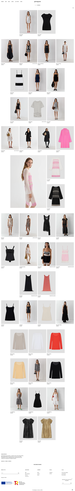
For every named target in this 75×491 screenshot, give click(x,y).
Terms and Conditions (65, 472)
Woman (36, 5)
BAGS (9, 1)
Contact (38, 473)
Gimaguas (3, 461)
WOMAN (2, 1)
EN (72, 489)
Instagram (51, 472)
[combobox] (72, 490)
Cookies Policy (64, 473)
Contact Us (26, 476)
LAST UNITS (17, 1)
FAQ (25, 472)
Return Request (27, 473)
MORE (21, 1)
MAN (6, 1)
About (38, 472)
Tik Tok (51, 473)
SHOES (12, 1)
